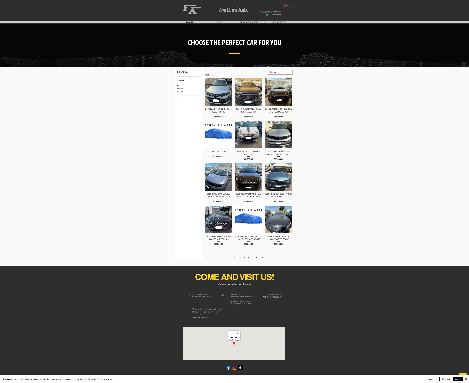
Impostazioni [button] (432, 379)
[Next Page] (262, 257)
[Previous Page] (234, 257)
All (178, 86)
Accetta (458, 379)
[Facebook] (228, 367)
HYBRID (180, 91)
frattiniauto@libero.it (201, 297)
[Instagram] (234, 367)
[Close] (466, 379)
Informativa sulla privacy (106, 379)
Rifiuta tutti (446, 379)
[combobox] (280, 72)
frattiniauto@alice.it (200, 294)
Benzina (180, 89)
